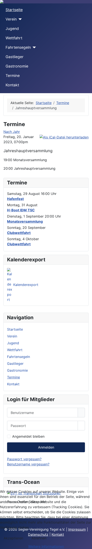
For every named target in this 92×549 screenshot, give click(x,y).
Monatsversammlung (25, 221)
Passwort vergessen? (24, 459)
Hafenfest (15, 199)
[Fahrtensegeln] (33, 47)
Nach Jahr (11, 132)
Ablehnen (38, 538)
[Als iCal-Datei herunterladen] (64, 137)
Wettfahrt (14, 38)
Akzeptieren (13, 538)
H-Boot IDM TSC (21, 210)
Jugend (12, 28)
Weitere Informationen (46, 546)
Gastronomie (17, 66)
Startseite (14, 9)
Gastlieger (15, 56)
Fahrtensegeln (18, 47)
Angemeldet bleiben (28, 436)
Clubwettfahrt (19, 233)
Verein (11, 19)
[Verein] (19, 19)
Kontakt (12, 85)
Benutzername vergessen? (28, 464)
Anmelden (46, 447)
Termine (13, 75)
